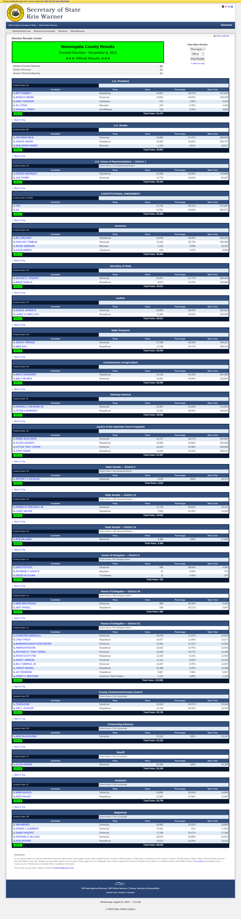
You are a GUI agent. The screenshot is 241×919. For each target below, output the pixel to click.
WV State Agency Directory (94, 888)
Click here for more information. (57, 1)
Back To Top (20, 120)
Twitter (229, 7)
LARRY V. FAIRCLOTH (27, 314)
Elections (62, 31)
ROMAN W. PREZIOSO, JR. (30, 507)
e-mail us (200, 861)
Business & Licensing (44, 31)
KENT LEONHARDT (26, 374)
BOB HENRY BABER (27, 145)
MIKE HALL (21, 346)
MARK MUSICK (24, 792)
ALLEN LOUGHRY (25, 443)
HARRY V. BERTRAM (27, 676)
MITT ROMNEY (23, 93)
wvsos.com (111, 892)
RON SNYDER (23, 841)
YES (18, 206)
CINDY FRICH (23, 640)
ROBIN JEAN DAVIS (26, 439)
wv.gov (122, 892)
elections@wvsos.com (64, 868)
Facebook (232, 7)
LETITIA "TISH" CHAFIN (28, 447)
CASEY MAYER (24, 511)
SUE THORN (22, 178)
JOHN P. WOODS (24, 668)
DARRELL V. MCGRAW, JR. (30, 407)
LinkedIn (223, 7)
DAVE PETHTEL (24, 567)
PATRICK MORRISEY (27, 411)
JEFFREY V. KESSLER (28, 479)
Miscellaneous (78, 31)
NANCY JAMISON (25, 660)
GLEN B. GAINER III (26, 310)
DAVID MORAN (24, 250)
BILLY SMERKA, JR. (26, 664)
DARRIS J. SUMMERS (27, 829)
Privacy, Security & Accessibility (144, 888)
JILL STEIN (21, 105)
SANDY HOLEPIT (25, 833)
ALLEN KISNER (24, 764)
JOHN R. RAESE (24, 141)
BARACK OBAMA (25, 97)
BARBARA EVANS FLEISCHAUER (33, 644)
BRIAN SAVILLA (24, 282)
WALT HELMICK (24, 378)
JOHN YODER (23, 451)
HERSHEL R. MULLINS (28, 837)
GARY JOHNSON (25, 101)
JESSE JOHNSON (25, 246)
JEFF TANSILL (23, 607)
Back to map (198, 63)
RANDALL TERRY (25, 109)
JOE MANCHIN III (24, 137)
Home (218, 36)
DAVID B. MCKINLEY (26, 174)
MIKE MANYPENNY (26, 603)
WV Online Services (118, 888)
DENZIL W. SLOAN (25, 575)
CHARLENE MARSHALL (28, 635)
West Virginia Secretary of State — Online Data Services (33, 25)
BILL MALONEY (24, 238)
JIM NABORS (22, 824)
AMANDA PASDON (25, 648)
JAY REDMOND (24, 672)
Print (227, 36)
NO (17, 210)
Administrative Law (21, 31)
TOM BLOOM (22, 704)
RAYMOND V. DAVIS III (27, 571)
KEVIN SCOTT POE (26, 656)
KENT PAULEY (23, 796)
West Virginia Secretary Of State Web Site (42, 13)
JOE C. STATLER (24, 708)
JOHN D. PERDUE (25, 342)
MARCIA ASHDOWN (26, 736)
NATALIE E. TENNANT (27, 278)
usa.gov (131, 892)
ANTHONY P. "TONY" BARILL (31, 652)
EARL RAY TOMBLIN (26, 242)
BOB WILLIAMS (24, 539)
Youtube (226, 7)
